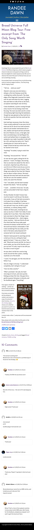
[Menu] (17, 20)
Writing (17, 335)
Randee (10, 370)
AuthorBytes (28, 525)
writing (14, 337)
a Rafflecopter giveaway (8, 325)
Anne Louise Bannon (12, 385)
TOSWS (9, 337)
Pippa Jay (9, 452)
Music (12, 335)
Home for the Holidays (8, 302)
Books (9, 335)
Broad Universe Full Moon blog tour (12, 322)
